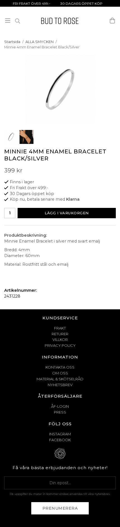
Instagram (60, 434)
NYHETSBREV (60, 385)
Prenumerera (60, 508)
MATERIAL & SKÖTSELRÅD (60, 379)
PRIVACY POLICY (60, 345)
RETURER (60, 334)
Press (60, 412)
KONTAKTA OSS (60, 367)
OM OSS (60, 373)
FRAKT (60, 328)
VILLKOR (60, 339)
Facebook (60, 440)
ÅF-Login (60, 406)
